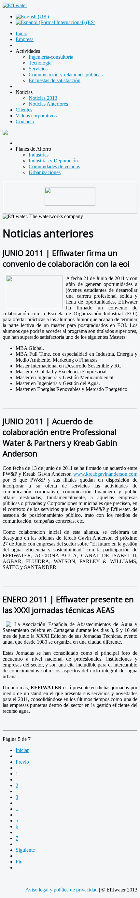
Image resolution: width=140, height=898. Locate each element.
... (18, 809)
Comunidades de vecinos (54, 166)
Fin (19, 861)
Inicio (21, 33)
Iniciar (22, 750)
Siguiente (25, 850)
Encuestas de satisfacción (54, 80)
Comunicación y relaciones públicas (66, 74)
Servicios (38, 68)
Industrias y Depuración (53, 160)
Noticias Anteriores (48, 104)
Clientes (24, 109)
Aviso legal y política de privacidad (61, 889)
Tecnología (40, 63)
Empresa (25, 39)
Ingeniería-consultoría (51, 57)
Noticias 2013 (43, 98)
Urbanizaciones (45, 172)
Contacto (25, 121)
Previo (22, 762)
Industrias (39, 154)
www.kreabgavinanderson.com (105, 474)
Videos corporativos (36, 115)
